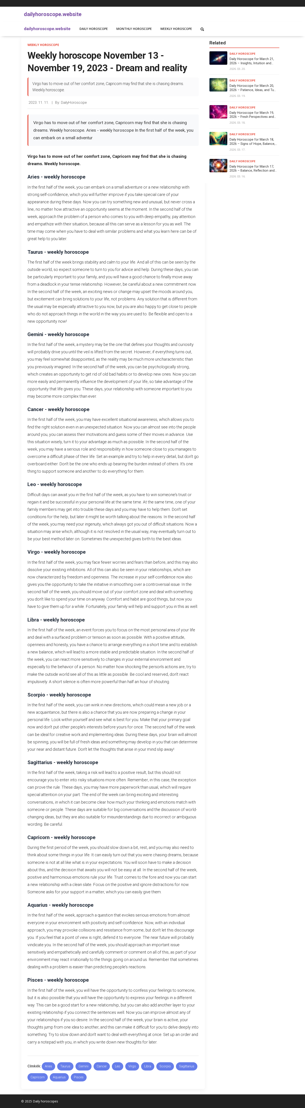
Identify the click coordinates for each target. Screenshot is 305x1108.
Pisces (79, 1077)
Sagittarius (186, 1066)
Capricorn (38, 1077)
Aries (48, 1066)
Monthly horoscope (134, 29)
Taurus (65, 1066)
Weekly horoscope (176, 29)
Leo (117, 1066)
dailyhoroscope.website (52, 14)
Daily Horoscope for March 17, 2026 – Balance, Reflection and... (253, 169)
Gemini (83, 1066)
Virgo (132, 1066)
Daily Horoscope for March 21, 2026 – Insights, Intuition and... (252, 61)
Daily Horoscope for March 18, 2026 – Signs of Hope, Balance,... (253, 142)
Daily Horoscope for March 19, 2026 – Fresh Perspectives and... (253, 115)
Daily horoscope (93, 29)
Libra (147, 1066)
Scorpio (165, 1066)
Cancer (102, 1066)
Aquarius (59, 1077)
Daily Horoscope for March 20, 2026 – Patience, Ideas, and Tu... (253, 88)
